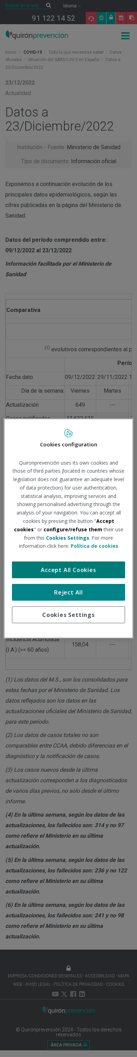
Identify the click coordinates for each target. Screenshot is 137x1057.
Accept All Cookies (68, 570)
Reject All (68, 592)
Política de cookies (94, 546)
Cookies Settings (68, 615)
